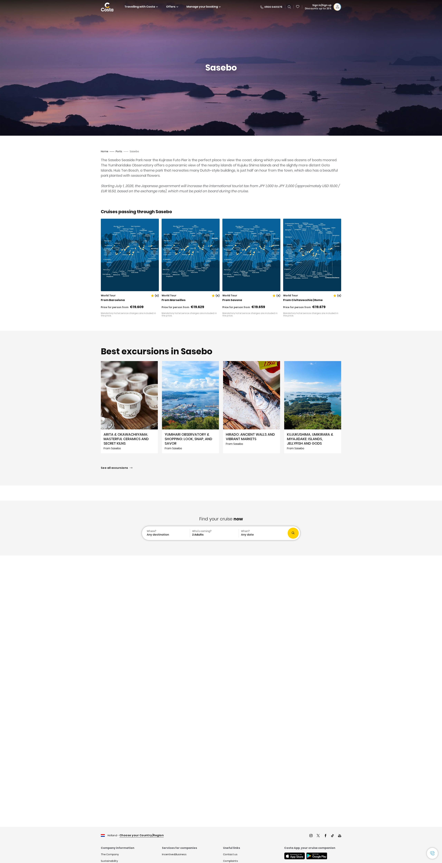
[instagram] (311, 836)
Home (104, 151)
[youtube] (339, 836)
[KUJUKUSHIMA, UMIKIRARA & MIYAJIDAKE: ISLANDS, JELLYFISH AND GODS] (312, 407)
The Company (110, 854)
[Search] (289, 7)
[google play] (316, 856)
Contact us (230, 854)
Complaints (230, 861)
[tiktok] (332, 836)
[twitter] (318, 836)
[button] (297, 7)
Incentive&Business (174, 854)
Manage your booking (202, 7)
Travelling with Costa (139, 7)
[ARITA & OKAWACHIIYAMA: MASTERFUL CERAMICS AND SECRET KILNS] (129, 407)
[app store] (294, 856)
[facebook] (325, 836)
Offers (170, 7)
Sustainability (109, 861)
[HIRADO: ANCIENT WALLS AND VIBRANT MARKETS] (251, 407)
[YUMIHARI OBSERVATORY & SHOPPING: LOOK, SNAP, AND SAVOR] (190, 407)
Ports (119, 151)
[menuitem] (165, 533)
